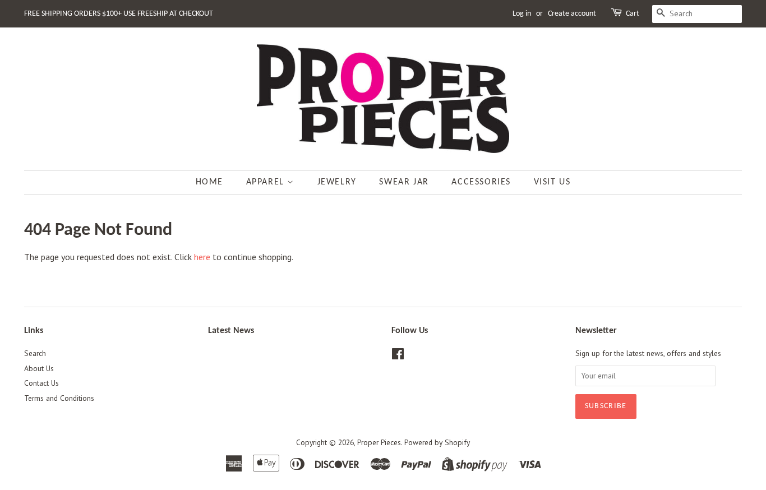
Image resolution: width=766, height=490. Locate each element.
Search (35, 353)
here (202, 256)
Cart (632, 14)
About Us (39, 368)
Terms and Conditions (59, 398)
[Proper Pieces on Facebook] (397, 356)
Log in (522, 14)
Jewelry (337, 182)
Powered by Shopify (437, 442)
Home (209, 182)
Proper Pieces (379, 442)
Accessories (481, 182)
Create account (572, 14)
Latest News (231, 330)
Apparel (267, 182)
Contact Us (41, 383)
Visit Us (552, 182)
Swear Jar (403, 182)
